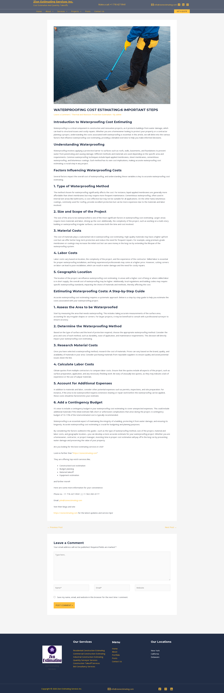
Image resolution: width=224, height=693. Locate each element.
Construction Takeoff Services (86, 663)
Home (115, 648)
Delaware (155, 657)
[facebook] (179, 4)
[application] (52, 11)
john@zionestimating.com (70, 500)
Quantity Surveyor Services (85, 660)
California (155, 653)
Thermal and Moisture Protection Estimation (91, 114)
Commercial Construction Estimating (89, 653)
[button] (182, 11)
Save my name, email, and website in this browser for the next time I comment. (92, 597)
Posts (114, 658)
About (114, 651)
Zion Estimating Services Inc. (53, 1)
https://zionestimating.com (85, 453)
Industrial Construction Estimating (88, 657)
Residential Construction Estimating (89, 650)
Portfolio (116, 655)
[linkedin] (184, 4)
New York (155, 650)
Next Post (171, 527)
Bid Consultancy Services (84, 666)
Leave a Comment (62, 114)
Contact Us (117, 661)
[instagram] (188, 4)
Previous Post (55, 527)
